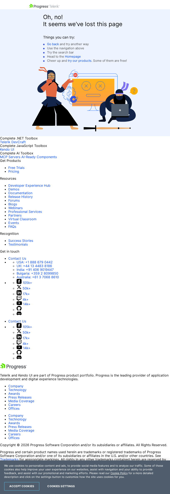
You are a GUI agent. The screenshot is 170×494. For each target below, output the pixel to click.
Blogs (12, 204)
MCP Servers (10, 157)
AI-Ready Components (39, 157)
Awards (14, 393)
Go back (53, 44)
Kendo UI (7, 149)
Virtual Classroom (22, 219)
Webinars (15, 208)
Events (13, 223)
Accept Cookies (21, 486)
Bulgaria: (37, 273)
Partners (15, 215)
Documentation (20, 193)
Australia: (38, 277)
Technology (17, 390)
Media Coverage (21, 401)
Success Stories (20, 241)
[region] (85, 477)
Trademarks (9, 459)
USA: (35, 262)
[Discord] (19, 314)
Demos (13, 189)
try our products (79, 61)
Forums (14, 200)
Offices (13, 408)
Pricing (13, 171)
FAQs (12, 226)
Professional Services (25, 211)
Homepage (73, 56)
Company (15, 386)
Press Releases (20, 397)
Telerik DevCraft (13, 142)
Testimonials (18, 244)
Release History (20, 197)
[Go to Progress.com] (13, 368)
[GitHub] (19, 310)
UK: (34, 266)
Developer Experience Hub (29, 185)
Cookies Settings (61, 486)
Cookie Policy (119, 473)
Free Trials (16, 168)
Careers (14, 405)
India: (35, 269)
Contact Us (17, 258)
